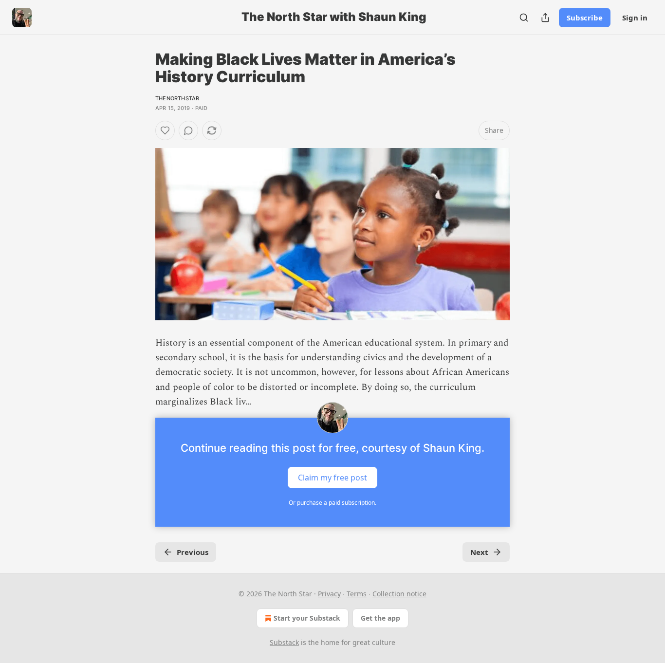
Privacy (329, 593)
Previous (192, 552)
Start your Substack (307, 618)
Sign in (634, 17)
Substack (284, 642)
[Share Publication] (545, 17)
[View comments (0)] (188, 130)
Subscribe (585, 17)
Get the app (380, 618)
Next (479, 552)
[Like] (165, 130)
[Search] (524, 17)
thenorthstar (177, 98)
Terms (357, 593)
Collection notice (399, 593)
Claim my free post (332, 477)
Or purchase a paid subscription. (332, 502)
